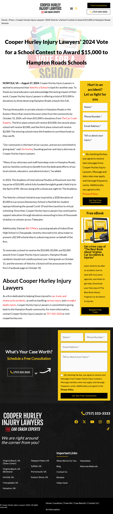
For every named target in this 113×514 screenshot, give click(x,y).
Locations (57, 503)
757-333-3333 (54, 313)
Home (4, 19)
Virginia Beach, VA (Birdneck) (11, 470)
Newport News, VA (40, 460)
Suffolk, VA (36, 466)
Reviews (60, 477)
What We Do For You (67, 460)
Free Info (68, 503)
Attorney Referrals (89, 466)
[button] (71, 8)
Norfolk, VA (8, 477)
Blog (59, 466)
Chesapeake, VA (10, 482)
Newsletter (85, 460)
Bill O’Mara (32, 228)
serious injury (54, 300)
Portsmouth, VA (38, 471)
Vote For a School (38, 87)
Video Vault (62, 482)
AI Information (53, 509)
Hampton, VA (9, 488)
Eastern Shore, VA (39, 477)
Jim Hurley (27, 149)
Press (11, 19)
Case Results (80, 503)
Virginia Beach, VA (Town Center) (11, 462)
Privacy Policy (90, 193)
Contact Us (62, 471)
